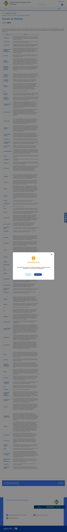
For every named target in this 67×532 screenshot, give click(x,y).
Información (38, 274)
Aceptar (28, 274)
